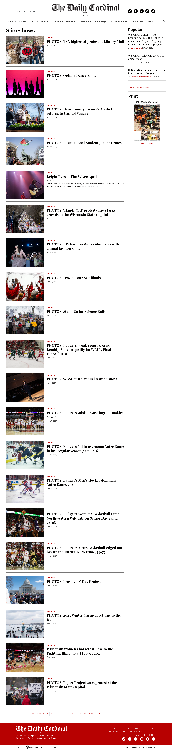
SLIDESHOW (51, 37)
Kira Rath (134, 62)
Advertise (138, 732)
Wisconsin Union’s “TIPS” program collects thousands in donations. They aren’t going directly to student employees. (145, 39)
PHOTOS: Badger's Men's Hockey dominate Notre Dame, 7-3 (82, 482)
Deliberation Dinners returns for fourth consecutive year (146, 71)
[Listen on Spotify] (147, 11)
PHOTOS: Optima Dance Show (71, 75)
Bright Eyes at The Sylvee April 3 (73, 176)
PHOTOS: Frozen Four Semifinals (74, 277)
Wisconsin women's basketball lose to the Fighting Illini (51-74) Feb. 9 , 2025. (80, 651)
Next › (91, 714)
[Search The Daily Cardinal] (164, 21)
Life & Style (85, 21)
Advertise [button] (137, 21)
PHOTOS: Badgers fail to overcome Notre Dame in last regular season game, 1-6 (85, 448)
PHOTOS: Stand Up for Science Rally (76, 311)
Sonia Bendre (136, 48)
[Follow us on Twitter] (130, 11)
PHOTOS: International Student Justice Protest (85, 142)
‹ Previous (40, 714)
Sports (123, 728)
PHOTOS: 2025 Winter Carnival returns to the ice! (84, 617)
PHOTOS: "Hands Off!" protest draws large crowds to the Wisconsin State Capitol (81, 212)
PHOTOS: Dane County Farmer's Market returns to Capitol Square (79, 111)
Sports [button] (23, 21)
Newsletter (141, 735)
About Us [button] (153, 21)
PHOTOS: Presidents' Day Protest (74, 581)
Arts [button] (33, 21)
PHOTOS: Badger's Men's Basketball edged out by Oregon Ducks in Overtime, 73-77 (84, 549)
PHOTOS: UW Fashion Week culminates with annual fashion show (83, 246)
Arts (130, 728)
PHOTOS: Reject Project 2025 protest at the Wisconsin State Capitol (82, 684)
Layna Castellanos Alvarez (141, 77)
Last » (99, 714)
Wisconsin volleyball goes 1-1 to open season (146, 57)
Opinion (137, 728)
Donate (152, 735)
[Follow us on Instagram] (141, 11)
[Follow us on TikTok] (153, 11)
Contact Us (150, 732)
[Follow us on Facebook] (135, 11)
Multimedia (127, 732)
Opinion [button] (45, 21)
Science (58, 21)
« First (31, 714)
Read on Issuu (147, 143)
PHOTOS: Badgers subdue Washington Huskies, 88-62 (85, 414)
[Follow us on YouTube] (142, 739)
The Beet (71, 21)
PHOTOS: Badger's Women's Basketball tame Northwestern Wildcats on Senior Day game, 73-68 (83, 518)
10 (85, 714)
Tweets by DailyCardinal (140, 87)
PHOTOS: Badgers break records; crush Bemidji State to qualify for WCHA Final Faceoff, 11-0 (79, 349)
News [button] (11, 21)
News (115, 728)
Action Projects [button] (102, 21)
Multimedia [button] (121, 21)
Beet (153, 728)
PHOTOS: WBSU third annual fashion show (82, 379)
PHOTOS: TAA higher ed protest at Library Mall (85, 41)
